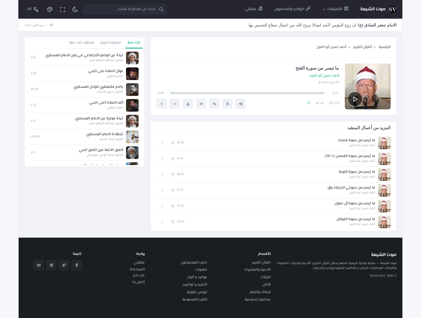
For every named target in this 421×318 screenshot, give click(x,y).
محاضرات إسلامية (258, 300)
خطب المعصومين (194, 262)
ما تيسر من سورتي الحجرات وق (351, 188)
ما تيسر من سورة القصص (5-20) (350, 156)
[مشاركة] (240, 103)
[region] (84, 107)
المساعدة (137, 269)
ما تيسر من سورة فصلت (356, 140)
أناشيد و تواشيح (194, 285)
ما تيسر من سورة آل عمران (355, 203)
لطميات (201, 270)
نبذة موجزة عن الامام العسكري (99, 118)
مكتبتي (139, 262)
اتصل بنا (138, 282)
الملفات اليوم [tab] (110, 43)
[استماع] (355, 99)
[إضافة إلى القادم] (214, 103)
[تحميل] (188, 103)
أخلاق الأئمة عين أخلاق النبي (101, 150)
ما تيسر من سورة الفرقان (356, 219)
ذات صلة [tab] (133, 43)
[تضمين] (201, 103)
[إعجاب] (172, 143)
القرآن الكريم (362, 47)
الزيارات (266, 277)
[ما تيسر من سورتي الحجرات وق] (175, 103)
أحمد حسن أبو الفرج (331, 47)
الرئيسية (385, 47)
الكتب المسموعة (194, 300)
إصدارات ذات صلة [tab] (81, 43)
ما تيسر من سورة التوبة (357, 172)
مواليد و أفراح (197, 277)
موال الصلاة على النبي (105, 71)
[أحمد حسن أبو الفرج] (227, 103)
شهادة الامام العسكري (104, 134)
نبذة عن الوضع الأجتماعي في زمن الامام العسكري (84, 55)
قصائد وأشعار (260, 292)
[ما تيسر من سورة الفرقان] (161, 103)
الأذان (266, 285)
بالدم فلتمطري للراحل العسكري (98, 87)
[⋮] (162, 143)
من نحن (139, 275)
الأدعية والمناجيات (257, 270)
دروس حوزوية (197, 292)
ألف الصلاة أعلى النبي (106, 103)
